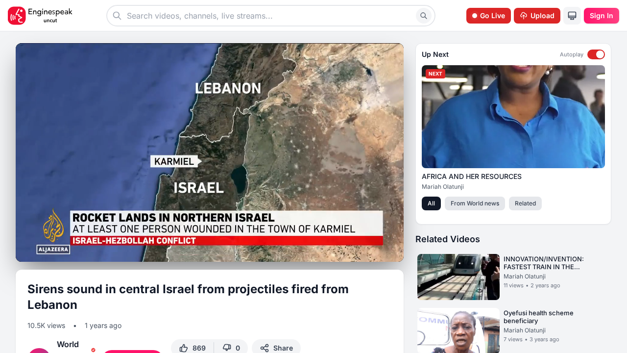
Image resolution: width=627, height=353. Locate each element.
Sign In (601, 15)
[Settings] (358, 249)
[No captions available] (341, 250)
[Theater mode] (376, 250)
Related (525, 203)
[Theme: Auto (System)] (572, 16)
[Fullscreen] (394, 250)
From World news (475, 203)
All (431, 203)
